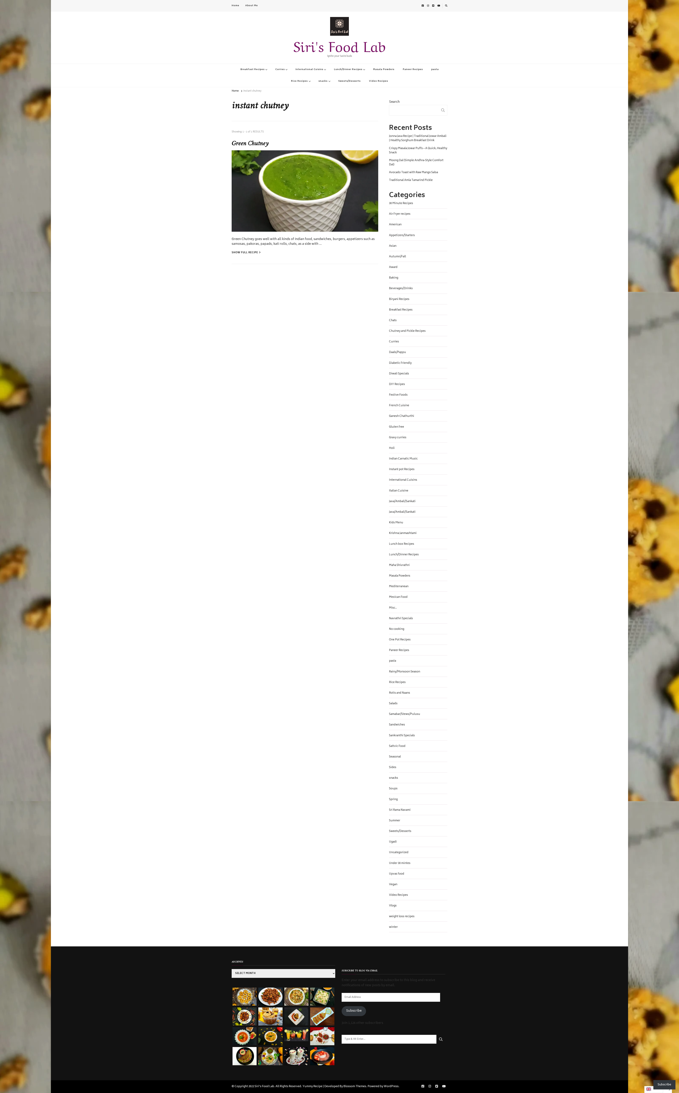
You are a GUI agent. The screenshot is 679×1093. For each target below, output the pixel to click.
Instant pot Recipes (401, 469)
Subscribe (354, 1011)
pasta (435, 69)
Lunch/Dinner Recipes (348, 69)
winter (393, 927)
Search (394, 102)
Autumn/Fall (397, 257)
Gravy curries (397, 438)
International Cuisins (309, 69)
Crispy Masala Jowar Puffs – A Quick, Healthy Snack (418, 150)
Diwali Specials (399, 374)
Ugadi (393, 842)
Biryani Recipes (399, 299)
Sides (392, 767)
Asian (392, 246)
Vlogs (393, 906)
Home (235, 6)
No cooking (396, 629)
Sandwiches (397, 725)
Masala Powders (383, 69)
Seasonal (395, 757)
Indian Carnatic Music (403, 459)
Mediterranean (398, 587)
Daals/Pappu (397, 352)
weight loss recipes (401, 917)
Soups (393, 789)
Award (393, 267)
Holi (392, 448)
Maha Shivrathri (399, 565)
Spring (393, 799)
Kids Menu (396, 523)
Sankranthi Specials (402, 736)
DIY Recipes (397, 384)
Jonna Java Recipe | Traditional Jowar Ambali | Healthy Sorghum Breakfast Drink (417, 138)
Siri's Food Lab (339, 45)
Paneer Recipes (413, 69)
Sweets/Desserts (349, 81)
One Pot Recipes (400, 640)
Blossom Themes (354, 1086)
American (395, 225)
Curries (280, 69)
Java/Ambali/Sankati (402, 501)
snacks (322, 81)
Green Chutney (250, 143)
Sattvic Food (397, 746)
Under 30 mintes (399, 863)
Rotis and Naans (399, 693)
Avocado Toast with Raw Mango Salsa (413, 172)
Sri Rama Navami (400, 810)
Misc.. (393, 608)
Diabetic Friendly (400, 363)
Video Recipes (378, 81)
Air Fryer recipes (399, 214)
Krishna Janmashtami (403, 533)
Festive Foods (398, 395)
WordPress (391, 1086)
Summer (394, 821)
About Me (251, 6)
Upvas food (396, 874)
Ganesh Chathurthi (401, 416)
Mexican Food (398, 597)
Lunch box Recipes (401, 544)
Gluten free (396, 427)
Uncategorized (398, 853)
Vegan (393, 885)
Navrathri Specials (401, 619)
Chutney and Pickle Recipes (407, 331)
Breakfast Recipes (252, 69)
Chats (393, 321)
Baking (393, 278)
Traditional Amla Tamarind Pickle (411, 180)
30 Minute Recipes (401, 203)
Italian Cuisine (398, 491)
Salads (393, 704)
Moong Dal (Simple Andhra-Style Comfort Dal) (416, 162)
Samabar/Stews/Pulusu (404, 714)
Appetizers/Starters (402, 235)
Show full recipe (245, 253)
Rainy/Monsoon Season (404, 672)
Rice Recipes (299, 81)
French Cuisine (399, 406)
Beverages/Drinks (401, 289)
